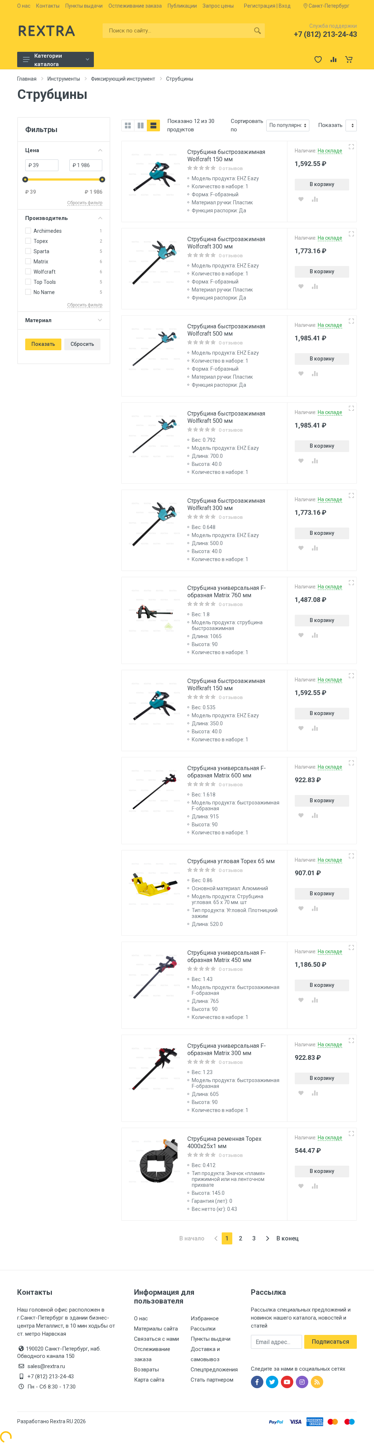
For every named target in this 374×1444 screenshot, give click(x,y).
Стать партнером (212, 1380)
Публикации (182, 5)
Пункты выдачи (84, 5)
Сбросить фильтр (84, 202)
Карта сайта (149, 1380)
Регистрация (259, 5)
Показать (43, 344)
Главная (27, 79)
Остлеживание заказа (135, 5)
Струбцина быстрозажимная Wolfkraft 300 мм (226, 504)
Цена (32, 150)
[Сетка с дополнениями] (140, 125)
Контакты (48, 5)
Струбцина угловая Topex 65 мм (231, 861)
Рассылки (203, 1328)
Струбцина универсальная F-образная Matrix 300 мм (226, 1049)
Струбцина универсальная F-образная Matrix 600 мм (226, 772)
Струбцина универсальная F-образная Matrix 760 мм (226, 591)
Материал (38, 320)
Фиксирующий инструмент (123, 79)
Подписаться (330, 1341)
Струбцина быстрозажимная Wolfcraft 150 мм (226, 155)
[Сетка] (127, 125)
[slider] (25, 179)
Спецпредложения (214, 1369)
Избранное (205, 1318)
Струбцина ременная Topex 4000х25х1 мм (224, 1142)
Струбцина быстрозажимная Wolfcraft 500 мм (226, 330)
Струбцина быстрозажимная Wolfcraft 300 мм (226, 243)
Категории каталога (48, 60)
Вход (285, 5)
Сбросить (82, 344)
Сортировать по (247, 125)
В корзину (322, 184)
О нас (23, 5)
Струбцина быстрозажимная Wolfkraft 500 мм (226, 417)
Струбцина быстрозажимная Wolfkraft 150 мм (226, 684)
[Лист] (153, 125)
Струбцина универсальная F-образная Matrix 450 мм (226, 956)
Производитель (46, 218)
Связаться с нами (156, 1339)
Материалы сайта (156, 1328)
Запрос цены (218, 5)
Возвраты (146, 1369)
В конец (287, 1238)
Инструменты (63, 79)
